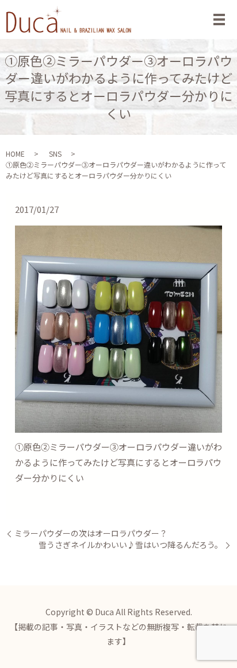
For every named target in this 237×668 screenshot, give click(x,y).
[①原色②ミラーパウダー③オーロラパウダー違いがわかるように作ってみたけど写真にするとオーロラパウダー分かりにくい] (119, 328)
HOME (15, 153)
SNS (55, 153)
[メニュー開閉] (219, 19)
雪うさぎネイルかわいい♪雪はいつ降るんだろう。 (131, 544)
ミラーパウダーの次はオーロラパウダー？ (90, 533)
